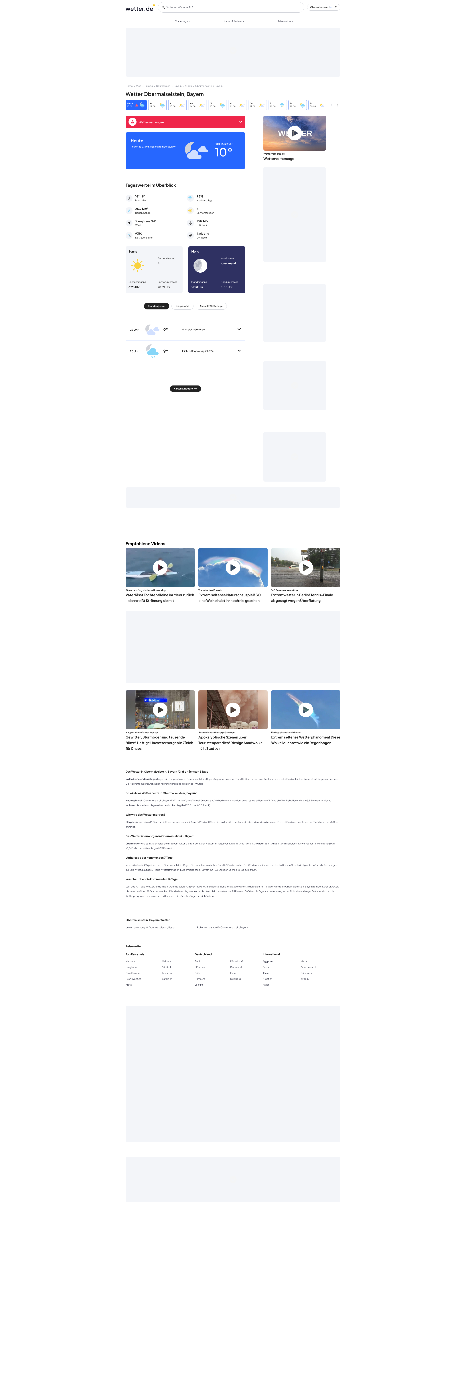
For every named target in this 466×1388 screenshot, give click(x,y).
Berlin (198, 961)
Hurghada (131, 967)
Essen (233, 973)
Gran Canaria (132, 973)
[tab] (156, 306)
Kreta (129, 984)
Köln (197, 973)
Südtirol (166, 967)
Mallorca (130, 961)
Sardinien (167, 978)
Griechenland (308, 967)
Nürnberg (235, 978)
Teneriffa (167, 973)
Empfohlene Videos (145, 543)
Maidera (166, 961)
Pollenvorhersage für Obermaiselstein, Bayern (222, 927)
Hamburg (200, 978)
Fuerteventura (133, 978)
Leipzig (199, 984)
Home (129, 85)
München (200, 967)
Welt (138, 85)
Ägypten (268, 961)
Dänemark (306, 973)
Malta (304, 961)
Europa (149, 85)
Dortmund (236, 967)
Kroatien (267, 978)
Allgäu (188, 85)
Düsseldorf (236, 961)
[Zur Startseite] (140, 7)
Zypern (305, 978)
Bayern (177, 85)
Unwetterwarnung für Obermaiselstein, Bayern (151, 927)
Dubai (266, 967)
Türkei (266, 973)
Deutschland (163, 85)
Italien (266, 984)
